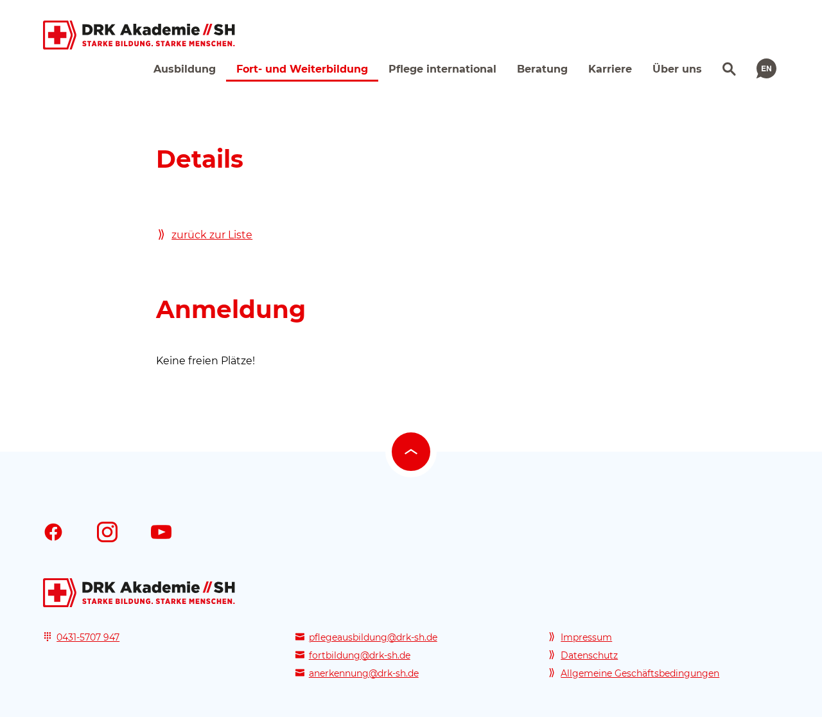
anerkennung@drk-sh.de (364, 673)
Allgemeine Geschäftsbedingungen (640, 673)
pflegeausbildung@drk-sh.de (373, 637)
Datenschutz (589, 655)
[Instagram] (107, 532)
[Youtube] (161, 532)
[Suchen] (727, 67)
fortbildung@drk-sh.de (359, 655)
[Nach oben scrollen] (411, 451)
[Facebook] (53, 532)
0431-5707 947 (88, 637)
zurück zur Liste (211, 235)
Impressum (586, 637)
